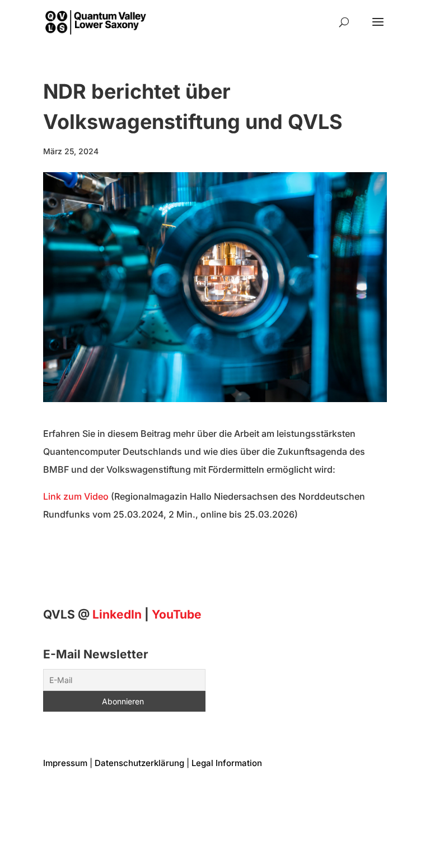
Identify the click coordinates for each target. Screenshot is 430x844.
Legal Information (226, 763)
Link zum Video (76, 496)
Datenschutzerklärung (139, 763)
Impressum (65, 763)
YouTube (177, 614)
